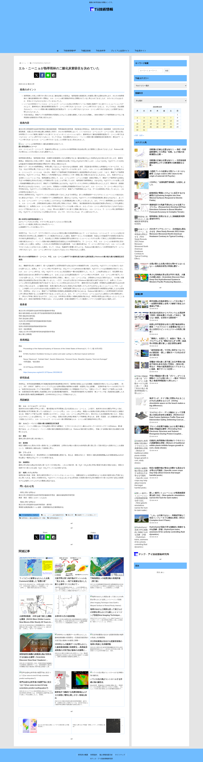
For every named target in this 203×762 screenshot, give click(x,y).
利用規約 (93, 755)
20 (164, 124)
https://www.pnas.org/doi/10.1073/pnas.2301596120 (42, 372)
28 (171, 127)
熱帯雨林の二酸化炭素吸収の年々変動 (33, 518)
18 (151, 124)
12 (157, 121)
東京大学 (70, 515)
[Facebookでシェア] (42, 75)
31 (144, 130)
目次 (158, 572)
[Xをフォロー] (90, 537)
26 (157, 127)
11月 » (141, 135)
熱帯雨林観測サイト (55, 518)
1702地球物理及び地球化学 (30, 515)
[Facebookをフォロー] (96, 537)
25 (151, 127)
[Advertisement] (101, 30)
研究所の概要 (83, 755)
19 (157, 124)
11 (151, 121)
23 (137, 127)
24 (144, 127)
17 (144, 124)
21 (171, 124)
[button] (53, 75)
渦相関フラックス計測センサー (87, 515)
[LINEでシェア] (48, 75)
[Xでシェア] (36, 75)
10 (144, 121)
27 (164, 127)
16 (137, 124)
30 (137, 130)
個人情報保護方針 (106, 755)
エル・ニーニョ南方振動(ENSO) (53, 515)
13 (164, 121)
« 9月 (136, 135)
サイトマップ (120, 755)
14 (171, 121)
